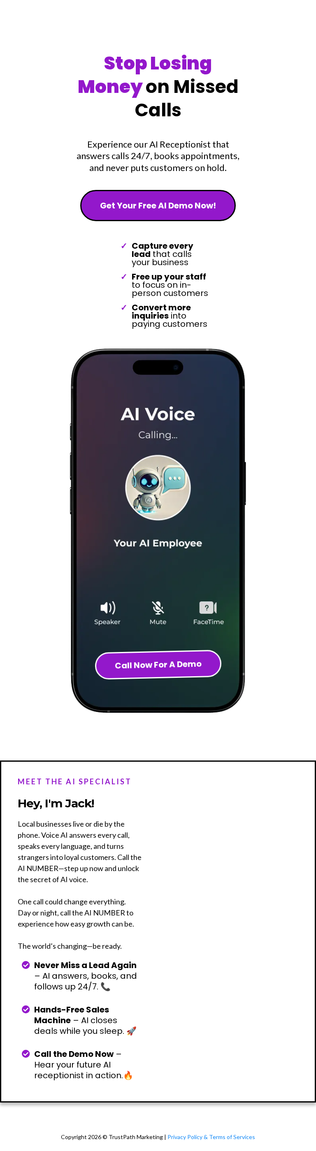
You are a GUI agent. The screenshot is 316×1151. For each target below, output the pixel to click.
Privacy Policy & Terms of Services (211, 1136)
